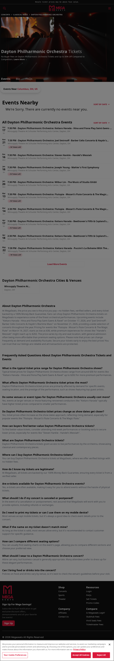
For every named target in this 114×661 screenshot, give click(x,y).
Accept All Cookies (81, 655)
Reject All (101, 655)
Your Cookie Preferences (15, 655)
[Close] (109, 644)
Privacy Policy (79, 649)
